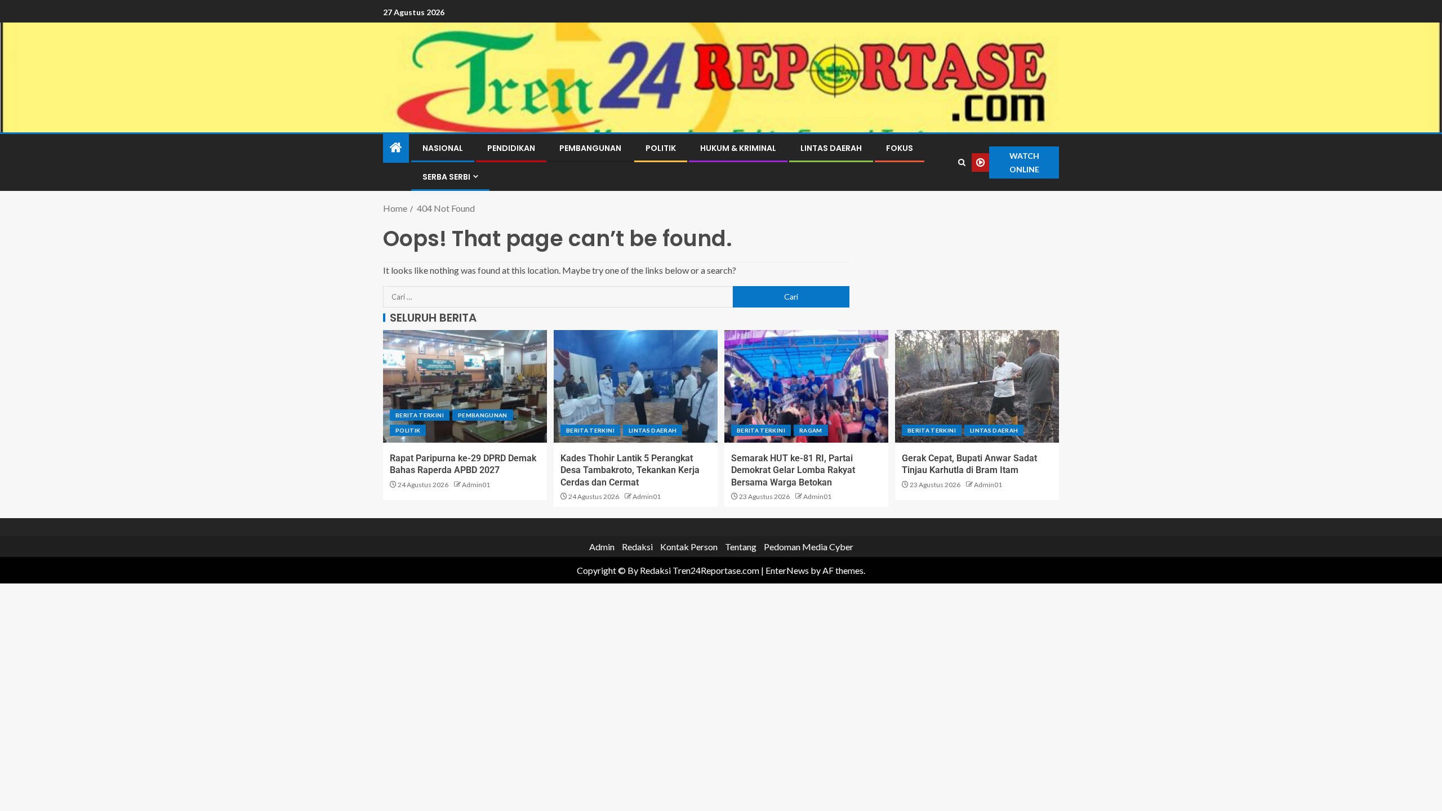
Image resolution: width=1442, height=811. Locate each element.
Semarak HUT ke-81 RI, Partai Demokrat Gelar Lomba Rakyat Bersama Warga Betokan (793, 470)
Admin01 (476, 484)
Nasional (442, 148)
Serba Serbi (446, 176)
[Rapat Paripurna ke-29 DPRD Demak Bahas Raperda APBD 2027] (465, 386)
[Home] (396, 148)
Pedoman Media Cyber (808, 546)
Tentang (740, 546)
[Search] (962, 162)
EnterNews (787, 570)
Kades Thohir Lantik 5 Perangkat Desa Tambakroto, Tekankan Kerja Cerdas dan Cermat (630, 470)
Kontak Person (689, 546)
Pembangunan (590, 148)
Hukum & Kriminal (738, 148)
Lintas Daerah (831, 148)
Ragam (810, 430)
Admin (602, 546)
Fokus (899, 148)
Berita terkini (419, 415)
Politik (661, 148)
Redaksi (637, 546)
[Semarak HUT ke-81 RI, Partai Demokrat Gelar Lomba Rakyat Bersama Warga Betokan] (806, 386)
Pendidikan (511, 148)
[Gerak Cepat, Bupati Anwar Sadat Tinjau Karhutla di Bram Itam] (977, 386)
